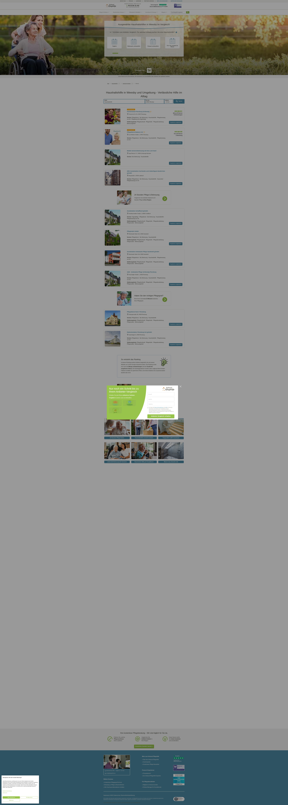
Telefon (150, 404)
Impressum (5, 792)
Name (150, 399)
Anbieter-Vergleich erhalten (161, 416)
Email (150, 394)
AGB (166, 407)
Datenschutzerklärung (158, 407)
